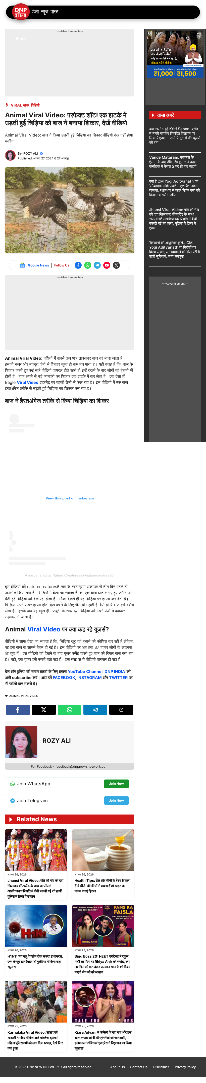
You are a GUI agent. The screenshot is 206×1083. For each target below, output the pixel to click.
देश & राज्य (38, 25)
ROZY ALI (30, 153)
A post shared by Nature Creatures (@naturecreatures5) (70, 575)
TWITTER (118, 677)
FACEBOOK (64, 677)
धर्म (169, 25)
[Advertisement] (96, 44)
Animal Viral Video (23, 696)
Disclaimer (161, 1067)
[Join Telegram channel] (97, 265)
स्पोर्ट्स (152, 25)
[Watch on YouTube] (106, 265)
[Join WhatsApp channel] (87, 265)
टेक (184, 25)
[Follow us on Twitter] (116, 265)
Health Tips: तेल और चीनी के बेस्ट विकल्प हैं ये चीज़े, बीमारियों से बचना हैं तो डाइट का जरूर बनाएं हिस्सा (102, 885)
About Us (117, 1067)
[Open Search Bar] (188, 38)
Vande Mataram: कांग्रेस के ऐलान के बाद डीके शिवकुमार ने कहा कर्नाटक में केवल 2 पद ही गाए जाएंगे (172, 162)
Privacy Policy (185, 1067)
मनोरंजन (91, 25)
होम (18, 25)
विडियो (35, 105)
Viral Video (27, 382)
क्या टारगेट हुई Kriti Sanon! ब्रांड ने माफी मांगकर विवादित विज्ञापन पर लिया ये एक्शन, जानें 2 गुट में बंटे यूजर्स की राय (174, 135)
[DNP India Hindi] (35, 12)
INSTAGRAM (89, 677)
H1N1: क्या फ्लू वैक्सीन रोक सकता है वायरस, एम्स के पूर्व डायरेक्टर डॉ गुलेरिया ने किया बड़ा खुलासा (35, 961)
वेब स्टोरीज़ (114, 25)
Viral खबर (20, 105)
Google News (38, 265)
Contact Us (139, 1067)
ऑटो (135, 25)
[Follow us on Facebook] (78, 265)
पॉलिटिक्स (68, 25)
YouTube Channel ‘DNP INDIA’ (97, 671)
